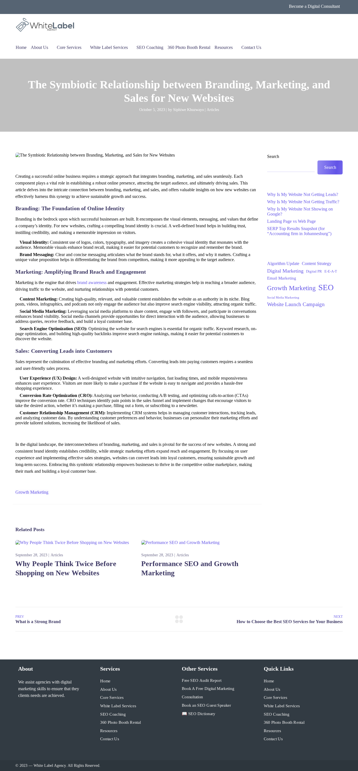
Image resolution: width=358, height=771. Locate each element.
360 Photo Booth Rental (189, 47)
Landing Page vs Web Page (291, 221)
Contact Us (251, 47)
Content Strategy (316, 263)
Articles (213, 110)
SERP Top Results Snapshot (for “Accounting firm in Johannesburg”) (299, 231)
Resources (224, 47)
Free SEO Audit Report (202, 680)
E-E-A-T (330, 271)
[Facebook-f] (20, 710)
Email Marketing (281, 278)
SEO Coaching (149, 47)
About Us (39, 47)
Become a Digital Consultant (314, 6)
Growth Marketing (31, 492)
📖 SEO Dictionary (198, 713)
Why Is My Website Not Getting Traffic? (303, 201)
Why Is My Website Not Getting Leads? (302, 194)
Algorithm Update (283, 263)
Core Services (69, 47)
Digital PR (314, 271)
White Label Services (109, 47)
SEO (326, 287)
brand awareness (92, 282)
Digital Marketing (285, 271)
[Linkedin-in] (31, 710)
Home (21, 47)
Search (273, 156)
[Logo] (45, 25)
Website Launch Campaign (296, 304)
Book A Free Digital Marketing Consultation (208, 693)
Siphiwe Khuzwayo (188, 110)
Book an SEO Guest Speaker (206, 705)
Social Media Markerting (283, 297)
